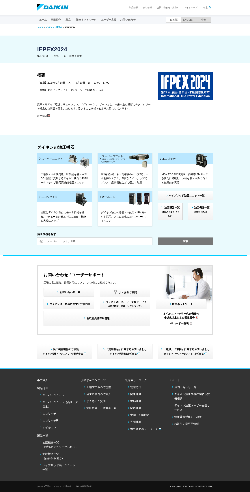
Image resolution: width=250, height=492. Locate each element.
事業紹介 (56, 19)
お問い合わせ (128, 19)
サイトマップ (190, 7)
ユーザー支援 (108, 19)
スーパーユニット (53, 395)
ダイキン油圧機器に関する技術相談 (70, 304)
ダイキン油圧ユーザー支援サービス (126, 304)
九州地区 (135, 421)
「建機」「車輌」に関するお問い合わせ (187, 351)
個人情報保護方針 (84, 486)
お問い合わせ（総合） (168, 7)
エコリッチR (50, 420)
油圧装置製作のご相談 (188, 416)
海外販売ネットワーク (144, 428)
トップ (40, 27)
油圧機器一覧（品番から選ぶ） (53, 456)
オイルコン (49, 427)
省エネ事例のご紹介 (98, 394)
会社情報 (147, 7)
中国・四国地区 (140, 415)
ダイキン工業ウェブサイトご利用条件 (54, 486)
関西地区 (135, 408)
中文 (203, 19)
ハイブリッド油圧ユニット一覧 (187, 195)
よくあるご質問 (96, 401)
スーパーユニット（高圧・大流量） (60, 404)
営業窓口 (135, 387)
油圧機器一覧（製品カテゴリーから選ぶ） (60, 444)
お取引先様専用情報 (186, 423)
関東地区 (135, 394)
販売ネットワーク (182, 304)
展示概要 (42, 115)
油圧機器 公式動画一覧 (101, 408)
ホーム (43, 19)
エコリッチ (49, 413)
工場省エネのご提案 (98, 387)
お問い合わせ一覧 (185, 387)
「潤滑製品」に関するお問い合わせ (126, 351)
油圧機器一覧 (170, 211)
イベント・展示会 (54, 27)
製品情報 (133, 7)
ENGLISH (188, 19)
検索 (205, 7)
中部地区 (135, 401)
